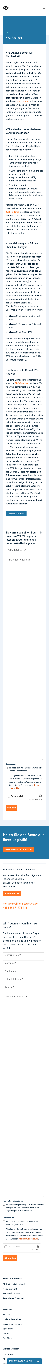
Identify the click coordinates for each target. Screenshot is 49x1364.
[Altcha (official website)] (40, 797)
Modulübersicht (10, 1289)
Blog (5, 1359)
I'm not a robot (17, 796)
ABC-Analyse (21, 383)
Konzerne (7, 1315)
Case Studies (8, 1355)
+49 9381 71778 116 (15, 907)
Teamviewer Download (13, 1299)
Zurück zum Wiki (16, 514)
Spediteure (8, 1329)
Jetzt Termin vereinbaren (18, 850)
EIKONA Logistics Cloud (14, 1284)
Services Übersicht (11, 1294)
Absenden (10, 1258)
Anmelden (9, 894)
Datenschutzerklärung (28, 1239)
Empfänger (8, 1338)
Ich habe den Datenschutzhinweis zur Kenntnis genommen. (25, 769)
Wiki (7, 32)
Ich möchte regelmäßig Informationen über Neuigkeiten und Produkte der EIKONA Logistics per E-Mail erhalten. (25, 1208)
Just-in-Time (12, 212)
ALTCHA (39, 799)
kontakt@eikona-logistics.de (20, 903)
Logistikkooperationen (13, 1324)
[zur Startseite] (6, 9)
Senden (11, 808)
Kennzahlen (23, 101)
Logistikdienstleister (12, 1319)
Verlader (7, 1334)
